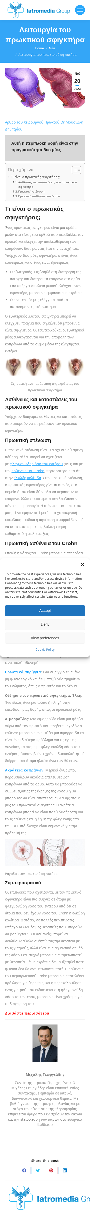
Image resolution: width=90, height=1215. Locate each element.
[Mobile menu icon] (80, 10)
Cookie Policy (45, 649)
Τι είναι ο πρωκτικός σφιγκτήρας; (35, 177)
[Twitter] (38, 1170)
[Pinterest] (51, 1170)
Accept (45, 610)
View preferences (45, 638)
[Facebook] (24, 1170)
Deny (45, 624)
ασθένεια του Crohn (28, 470)
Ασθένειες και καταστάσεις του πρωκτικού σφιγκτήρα (47, 184)
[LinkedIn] (64, 1170)
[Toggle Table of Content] (74, 170)
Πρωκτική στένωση (31, 191)
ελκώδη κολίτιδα (27, 477)
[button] (82, 564)
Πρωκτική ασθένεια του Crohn (39, 196)
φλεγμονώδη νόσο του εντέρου (36, 463)
